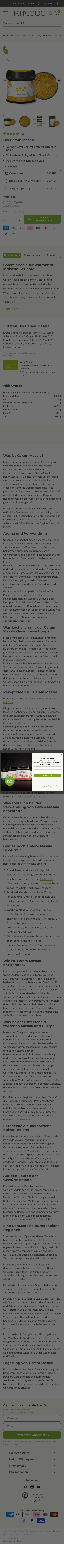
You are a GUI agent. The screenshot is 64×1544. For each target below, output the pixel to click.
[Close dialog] (61, 754)
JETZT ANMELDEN (47, 775)
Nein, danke (47, 778)
